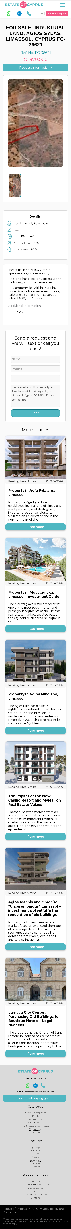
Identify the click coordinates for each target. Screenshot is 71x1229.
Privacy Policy (52, 1221)
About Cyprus (35, 1187)
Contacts (35, 1197)
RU (41, 13)
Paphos (35, 1153)
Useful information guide (35, 1184)
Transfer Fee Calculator (36, 1194)
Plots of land (35, 1132)
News (35, 1191)
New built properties (35, 1112)
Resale (35, 1116)
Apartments (35, 1119)
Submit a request (57, 13)
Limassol (35, 1147)
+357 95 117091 (40, 1078)
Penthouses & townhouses (35, 1125)
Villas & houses (35, 1122)
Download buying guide (34, 1098)
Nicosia (35, 1156)
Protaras (35, 1163)
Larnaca (35, 1150)
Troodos (35, 1166)
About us (35, 1181)
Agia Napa (35, 1160)
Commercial (35, 1129)
